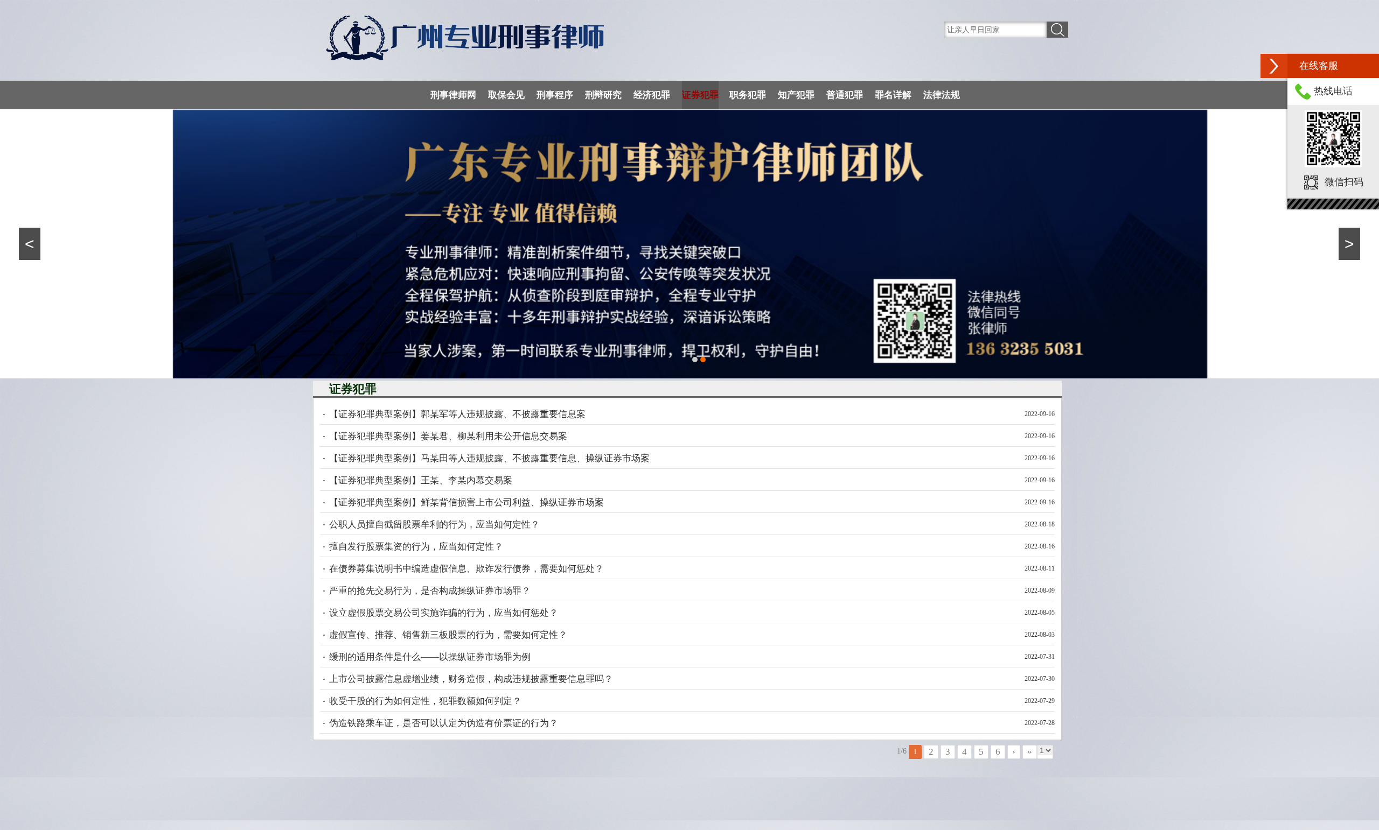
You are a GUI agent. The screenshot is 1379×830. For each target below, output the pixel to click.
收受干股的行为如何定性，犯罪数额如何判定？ (425, 701)
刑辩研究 (603, 95)
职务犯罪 (747, 95)
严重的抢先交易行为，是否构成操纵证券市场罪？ (430, 591)
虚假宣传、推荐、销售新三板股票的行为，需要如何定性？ (448, 635)
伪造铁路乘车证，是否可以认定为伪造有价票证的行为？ (443, 723)
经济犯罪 (651, 95)
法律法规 (941, 95)
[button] (1273, 66)
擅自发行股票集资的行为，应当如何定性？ (416, 546)
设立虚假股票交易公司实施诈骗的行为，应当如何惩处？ (443, 613)
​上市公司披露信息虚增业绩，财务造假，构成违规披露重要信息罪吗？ (471, 679)
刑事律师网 (453, 95)
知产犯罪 (796, 95)
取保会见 (506, 95)
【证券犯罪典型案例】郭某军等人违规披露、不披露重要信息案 (457, 414)
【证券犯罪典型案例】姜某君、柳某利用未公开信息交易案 (448, 436)
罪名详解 (893, 95)
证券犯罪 (700, 95)
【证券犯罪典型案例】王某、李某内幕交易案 (420, 480)
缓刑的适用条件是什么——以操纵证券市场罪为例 (430, 657)
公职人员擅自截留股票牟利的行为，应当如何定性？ (434, 524)
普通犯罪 (844, 95)
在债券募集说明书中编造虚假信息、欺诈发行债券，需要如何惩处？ (466, 569)
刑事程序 (555, 95)
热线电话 (1333, 91)
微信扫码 (1344, 182)
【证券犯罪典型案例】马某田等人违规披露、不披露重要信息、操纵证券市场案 (489, 458)
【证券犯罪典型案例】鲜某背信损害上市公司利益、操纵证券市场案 (466, 502)
